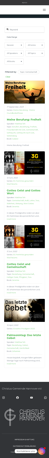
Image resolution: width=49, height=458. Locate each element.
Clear (7, 77)
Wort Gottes (29, 203)
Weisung (19, 203)
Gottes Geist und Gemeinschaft (18, 266)
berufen (15, 127)
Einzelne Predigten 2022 (24, 329)
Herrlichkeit (24, 348)
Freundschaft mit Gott (16, 130)
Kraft (27, 200)
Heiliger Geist (12, 277)
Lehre (32, 200)
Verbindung (12, 136)
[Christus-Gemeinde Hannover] (9, 10)
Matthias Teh (20, 124)
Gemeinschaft (32, 130)
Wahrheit (11, 203)
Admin (24, 3)
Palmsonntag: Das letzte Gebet (24, 337)
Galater (15, 139)
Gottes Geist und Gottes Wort (23, 192)
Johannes (16, 351)
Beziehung (24, 127)
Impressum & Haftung (24, 440)
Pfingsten (23, 277)
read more (11, 219)
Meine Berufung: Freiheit (24, 119)
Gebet (25, 345)
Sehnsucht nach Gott (25, 133)
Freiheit (33, 127)
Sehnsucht (11, 133)
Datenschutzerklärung (24, 446)
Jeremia (15, 206)
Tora (37, 200)
